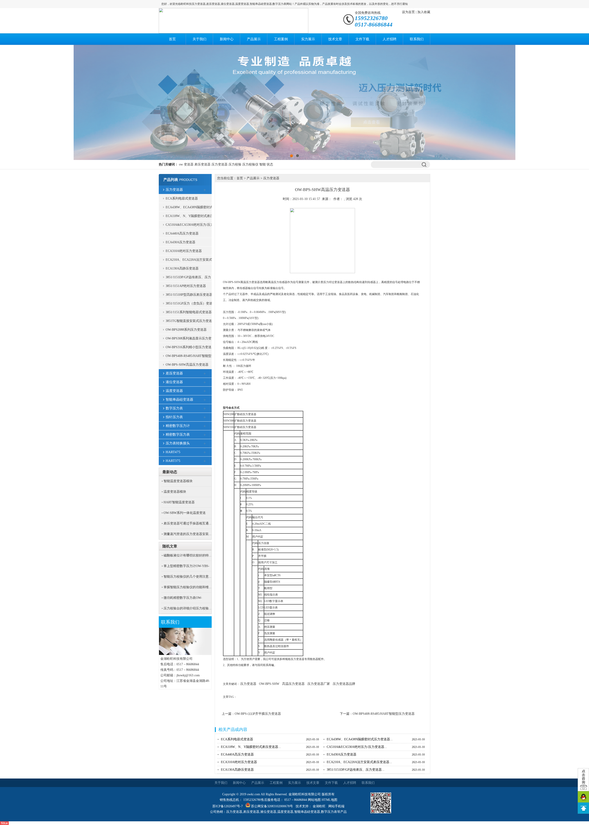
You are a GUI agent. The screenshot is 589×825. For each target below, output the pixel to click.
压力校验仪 (250, 164)
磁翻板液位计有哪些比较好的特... (187, 555)
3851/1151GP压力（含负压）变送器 (189, 305)
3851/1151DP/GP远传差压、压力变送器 (188, 278)
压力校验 (234, 164)
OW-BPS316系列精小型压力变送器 (188, 348)
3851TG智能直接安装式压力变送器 (189, 322)
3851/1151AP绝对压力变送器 (186, 286)
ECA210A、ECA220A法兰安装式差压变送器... (359, 762)
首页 (172, 39)
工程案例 (281, 39)
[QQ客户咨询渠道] (583, 796)
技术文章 (335, 39)
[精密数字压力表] (204, 435)
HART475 (173, 452)
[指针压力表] (204, 417)
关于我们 (199, 39)
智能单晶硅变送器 (179, 399)
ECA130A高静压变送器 (182, 268)
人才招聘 (389, 39)
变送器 (188, 164)
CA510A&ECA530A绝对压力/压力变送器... (357, 747)
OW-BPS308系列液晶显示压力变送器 (188, 340)
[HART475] (204, 452)
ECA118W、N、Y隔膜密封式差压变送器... (251, 747)
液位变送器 (174, 382)
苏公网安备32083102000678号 (272, 806)
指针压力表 (174, 417)
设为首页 (408, 12)
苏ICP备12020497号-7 (227, 806)
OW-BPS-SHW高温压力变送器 (187, 364)
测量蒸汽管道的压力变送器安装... (187, 534)
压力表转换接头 (178, 443)
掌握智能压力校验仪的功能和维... (187, 587)
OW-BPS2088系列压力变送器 (186, 329)
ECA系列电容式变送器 (182, 198)
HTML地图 (329, 800)
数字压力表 (174, 408)
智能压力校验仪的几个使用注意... (187, 576)
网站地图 (314, 800)
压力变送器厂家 (318, 684)
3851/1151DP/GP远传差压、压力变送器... (355, 769)
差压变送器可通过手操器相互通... (187, 523)
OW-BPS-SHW (269, 684)
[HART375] (204, 461)
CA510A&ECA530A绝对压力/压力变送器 (190, 226)
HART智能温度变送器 (179, 502)
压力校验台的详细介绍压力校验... (187, 608)
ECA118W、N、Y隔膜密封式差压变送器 (189, 217)
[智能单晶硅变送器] (204, 400)
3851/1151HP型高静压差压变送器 (189, 294)
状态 (270, 164)
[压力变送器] (204, 190)
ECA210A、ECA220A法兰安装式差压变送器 (189, 261)
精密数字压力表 (178, 434)
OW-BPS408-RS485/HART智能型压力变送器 (188, 357)
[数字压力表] (204, 408)
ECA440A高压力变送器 (182, 233)
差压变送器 (202, 164)
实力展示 (308, 39)
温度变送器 (174, 391)
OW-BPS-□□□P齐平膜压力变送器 (258, 713)
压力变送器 (219, 164)
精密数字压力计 (178, 426)
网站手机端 (336, 806)
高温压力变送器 (293, 684)
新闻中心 (227, 39)
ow (181, 164)
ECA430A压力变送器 (180, 242)
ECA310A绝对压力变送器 (184, 251)
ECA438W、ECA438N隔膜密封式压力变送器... (360, 739)
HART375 (173, 461)
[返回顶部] (583, 808)
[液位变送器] (204, 382)
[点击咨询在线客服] (583, 779)
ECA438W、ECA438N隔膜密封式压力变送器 (189, 209)
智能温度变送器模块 (178, 481)
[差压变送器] (204, 373)
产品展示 (254, 39)
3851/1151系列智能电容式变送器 (189, 312)
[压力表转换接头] (204, 443)
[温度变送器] (204, 391)
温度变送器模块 (175, 491)
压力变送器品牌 (344, 684)
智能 (262, 164)
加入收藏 (423, 12)
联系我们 (417, 39)
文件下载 (362, 39)
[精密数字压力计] (204, 426)
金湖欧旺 (319, 806)
